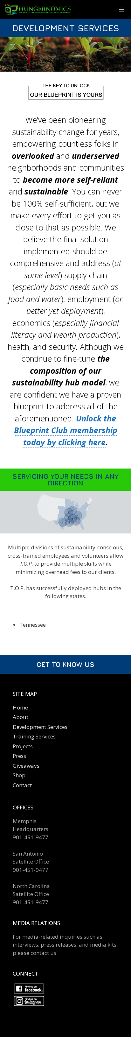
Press (19, 755)
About (20, 717)
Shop (19, 775)
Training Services (34, 736)
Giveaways (26, 765)
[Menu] (121, 9)
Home (20, 707)
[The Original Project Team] (42, 9)
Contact (22, 785)
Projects (23, 746)
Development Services (40, 726)
